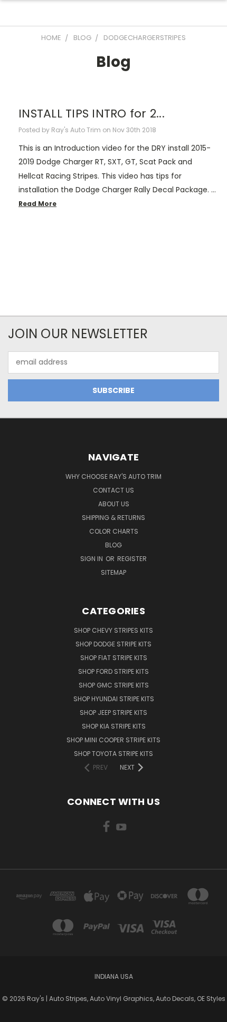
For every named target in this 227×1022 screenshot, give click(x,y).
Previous (16, 1011)
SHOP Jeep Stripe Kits (113, 712)
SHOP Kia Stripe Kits (114, 726)
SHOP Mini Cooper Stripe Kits (113, 739)
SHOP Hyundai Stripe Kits (113, 698)
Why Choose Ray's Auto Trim (113, 476)
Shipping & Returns (113, 517)
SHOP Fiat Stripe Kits (113, 657)
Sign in (92, 558)
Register (132, 558)
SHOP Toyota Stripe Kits (113, 753)
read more (37, 203)
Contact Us (113, 490)
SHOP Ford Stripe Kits (113, 671)
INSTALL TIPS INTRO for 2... (91, 113)
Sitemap (113, 572)
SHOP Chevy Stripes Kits (113, 630)
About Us (113, 503)
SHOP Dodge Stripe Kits (113, 644)
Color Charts (113, 531)
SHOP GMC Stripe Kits (114, 685)
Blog (113, 545)
